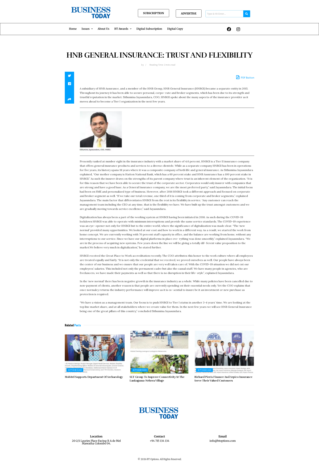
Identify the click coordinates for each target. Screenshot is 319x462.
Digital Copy (175, 28)
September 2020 (75, 370)
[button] (87, 29)
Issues (86, 28)
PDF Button (247, 77)
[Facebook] (229, 29)
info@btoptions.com (223, 440)
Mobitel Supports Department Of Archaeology (94, 377)
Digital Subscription (149, 28)
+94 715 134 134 (159, 440)
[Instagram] (238, 29)
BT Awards (121, 28)
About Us (103, 28)
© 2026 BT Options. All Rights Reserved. (159, 459)
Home (73, 28)
